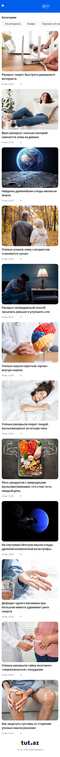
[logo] (10, 6)
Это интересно (13, 23)
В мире (31, 23)
